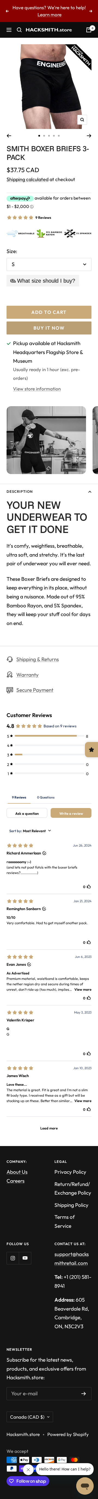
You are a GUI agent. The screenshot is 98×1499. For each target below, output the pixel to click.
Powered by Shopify (68, 1434)
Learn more (50, 14)
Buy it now (49, 328)
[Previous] (9, 136)
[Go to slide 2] (44, 136)
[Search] (19, 29)
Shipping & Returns (37, 659)
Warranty (27, 674)
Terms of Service (64, 1221)
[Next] (89, 136)
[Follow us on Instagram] (13, 1258)
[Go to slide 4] (54, 136)
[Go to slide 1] (39, 136)
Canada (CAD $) (27, 1417)
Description (20, 491)
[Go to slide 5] (59, 136)
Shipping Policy (71, 1205)
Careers (15, 1181)
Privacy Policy (70, 1172)
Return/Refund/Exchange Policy (72, 1188)
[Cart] (88, 29)
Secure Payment (34, 690)
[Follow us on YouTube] (25, 1258)
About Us (17, 1172)
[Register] (83, 1394)
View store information (37, 389)
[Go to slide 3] (49, 136)
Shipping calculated (27, 179)
